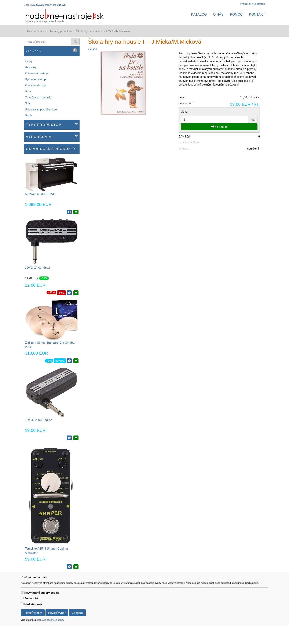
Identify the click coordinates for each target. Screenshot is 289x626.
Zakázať (77, 612)
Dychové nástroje (35, 79)
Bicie (28, 91)
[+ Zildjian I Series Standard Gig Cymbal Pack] (75, 360)
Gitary (28, 61)
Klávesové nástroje (36, 73)
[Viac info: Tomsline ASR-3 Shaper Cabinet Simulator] (69, 566)
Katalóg (199, 14)
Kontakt (257, 14)
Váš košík (51, 50)
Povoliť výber (57, 612)
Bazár (28, 115)
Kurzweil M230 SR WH (40, 194)
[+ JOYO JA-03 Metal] (75, 292)
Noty (28, 103)
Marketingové (33, 604)
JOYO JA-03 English (38, 420)
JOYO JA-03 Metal (37, 267)
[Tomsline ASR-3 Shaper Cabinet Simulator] (50, 495)
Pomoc (236, 14)
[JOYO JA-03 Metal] (51, 241)
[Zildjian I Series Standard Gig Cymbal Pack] (51, 319)
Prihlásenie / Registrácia (252, 4)
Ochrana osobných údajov (50, 620)
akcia (61, 292)
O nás (218, 14)
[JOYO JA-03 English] (51, 392)
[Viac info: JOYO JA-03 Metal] (69, 292)
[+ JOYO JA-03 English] (75, 437)
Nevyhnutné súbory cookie (41, 592)
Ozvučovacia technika (38, 97)
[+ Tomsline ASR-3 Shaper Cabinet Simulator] (75, 566)
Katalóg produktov (61, 31)
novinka (60, 360)
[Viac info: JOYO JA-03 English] (69, 437)
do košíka (221, 126)
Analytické (31, 598)
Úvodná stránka (36, 31)
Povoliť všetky (32, 612)
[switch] (22, 592)
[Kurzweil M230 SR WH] (51, 174)
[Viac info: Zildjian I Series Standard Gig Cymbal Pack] (69, 360)
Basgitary (31, 67)
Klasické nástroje (35, 85)
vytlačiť (92, 49)
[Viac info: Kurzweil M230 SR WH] (69, 212)
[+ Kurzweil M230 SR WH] (75, 212)
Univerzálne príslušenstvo (41, 109)
